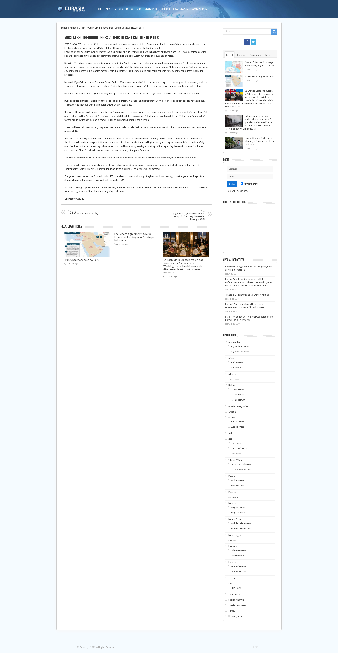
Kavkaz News (237, 480)
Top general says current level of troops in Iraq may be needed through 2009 (187, 215)
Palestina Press (238, 555)
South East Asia (180, 9)
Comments (255, 55)
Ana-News (233, 379)
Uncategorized (235, 616)
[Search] (274, 32)
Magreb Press (238, 512)
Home (99, 9)
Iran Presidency (239, 448)
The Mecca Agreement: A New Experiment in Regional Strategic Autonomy (134, 237)
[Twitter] (253, 42)
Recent (229, 55)
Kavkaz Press (237, 485)
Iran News (236, 443)
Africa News (237, 362)
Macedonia (234, 497)
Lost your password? (237, 191)
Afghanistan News (240, 346)
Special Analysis (199, 9)
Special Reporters (237, 605)
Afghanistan (234, 342)
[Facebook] (247, 42)
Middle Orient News (241, 523)
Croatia (232, 412)
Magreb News (238, 507)
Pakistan (232, 540)
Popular (241, 55)
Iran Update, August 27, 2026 (81, 259)
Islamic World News (241, 464)
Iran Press (236, 453)
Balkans (119, 9)
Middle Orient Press (241, 528)
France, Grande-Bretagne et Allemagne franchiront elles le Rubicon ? (259, 141)
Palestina (232, 546)
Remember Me (250, 184)
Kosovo (232, 492)
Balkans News (238, 400)
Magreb (232, 503)
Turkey (231, 610)
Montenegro (234, 535)
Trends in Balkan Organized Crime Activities (247, 295)
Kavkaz (231, 476)
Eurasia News (237, 421)
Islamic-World (235, 460)
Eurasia (129, 9)
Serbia (231, 578)
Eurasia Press (237, 427)
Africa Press (237, 367)
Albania (232, 374)
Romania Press (238, 571)
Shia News (236, 588)
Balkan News (237, 389)
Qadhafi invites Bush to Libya (83, 212)
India (231, 433)
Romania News (238, 566)
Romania (165, 9)
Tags (267, 55)
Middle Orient (151, 9)
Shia (230, 583)
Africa (109, 9)
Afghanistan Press (240, 351)
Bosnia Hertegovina (238, 406)
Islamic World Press (241, 469)
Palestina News (238, 550)
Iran (139, 9)
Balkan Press (237, 394)
